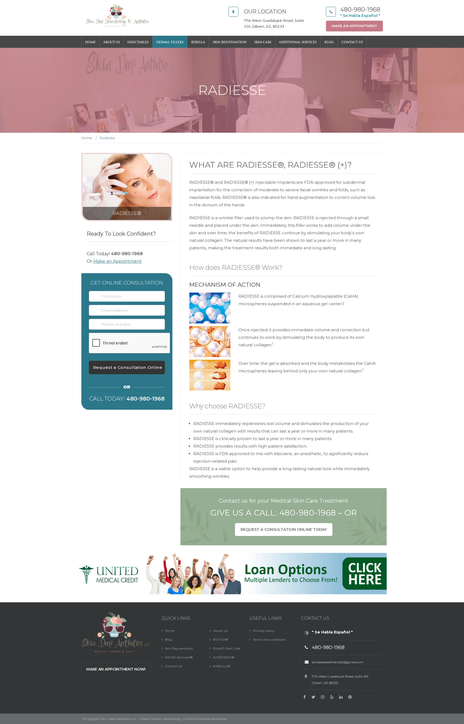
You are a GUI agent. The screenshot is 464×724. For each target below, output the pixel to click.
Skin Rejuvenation (230, 42)
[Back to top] (448, 696)
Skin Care (262, 42)
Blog (329, 42)
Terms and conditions (269, 639)
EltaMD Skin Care (226, 648)
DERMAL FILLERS (169, 42)
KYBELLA (198, 42)
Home (90, 42)
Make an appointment (354, 26)
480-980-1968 (360, 10)
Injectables (137, 42)
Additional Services (298, 42)
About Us (111, 42)
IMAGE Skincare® (179, 657)
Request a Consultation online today (284, 529)
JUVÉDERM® (223, 657)
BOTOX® (220, 639)
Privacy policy (264, 631)
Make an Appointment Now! (116, 669)
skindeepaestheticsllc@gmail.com (338, 662)
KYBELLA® (221, 666)
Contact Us (352, 42)
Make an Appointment (117, 261)
